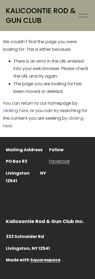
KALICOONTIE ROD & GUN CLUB (41, 16)
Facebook (59, 161)
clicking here (15, 111)
